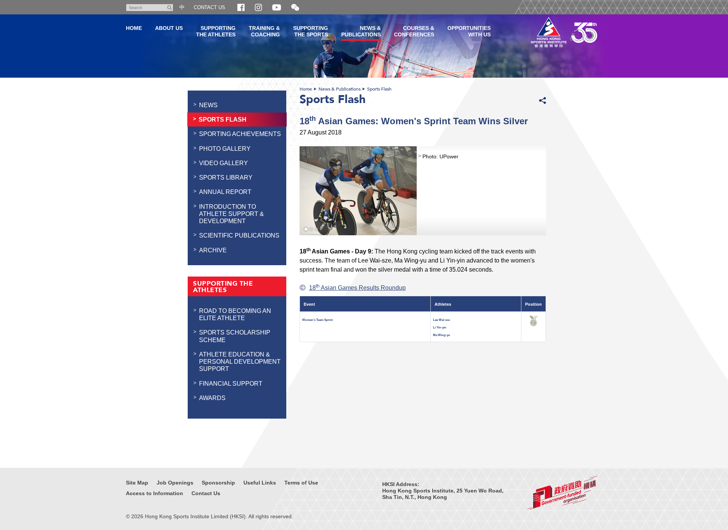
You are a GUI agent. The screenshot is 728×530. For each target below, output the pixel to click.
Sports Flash (379, 89)
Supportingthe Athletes (215, 31)
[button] (295, 7)
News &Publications (361, 31)
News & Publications (339, 89)
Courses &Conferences (414, 31)
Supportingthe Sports (310, 31)
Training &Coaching (264, 31)
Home (306, 89)
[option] (423, 190)
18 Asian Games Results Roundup (357, 287)
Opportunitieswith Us (469, 31)
